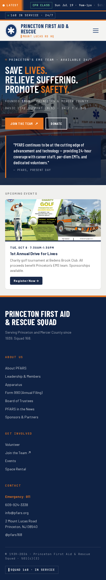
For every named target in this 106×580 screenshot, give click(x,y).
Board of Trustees (19, 401)
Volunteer (12, 444)
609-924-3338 (16, 505)
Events (10, 460)
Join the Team (24, 123)
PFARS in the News (19, 409)
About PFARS (15, 368)
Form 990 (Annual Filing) (23, 392)
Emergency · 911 (17, 496)
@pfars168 (13, 534)
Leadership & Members (23, 376)
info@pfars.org (17, 512)
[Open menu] (96, 30)
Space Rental (15, 469)
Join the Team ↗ (18, 453)
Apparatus (13, 384)
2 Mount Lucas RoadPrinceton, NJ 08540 (21, 524)
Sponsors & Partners (21, 417)
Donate (56, 123)
